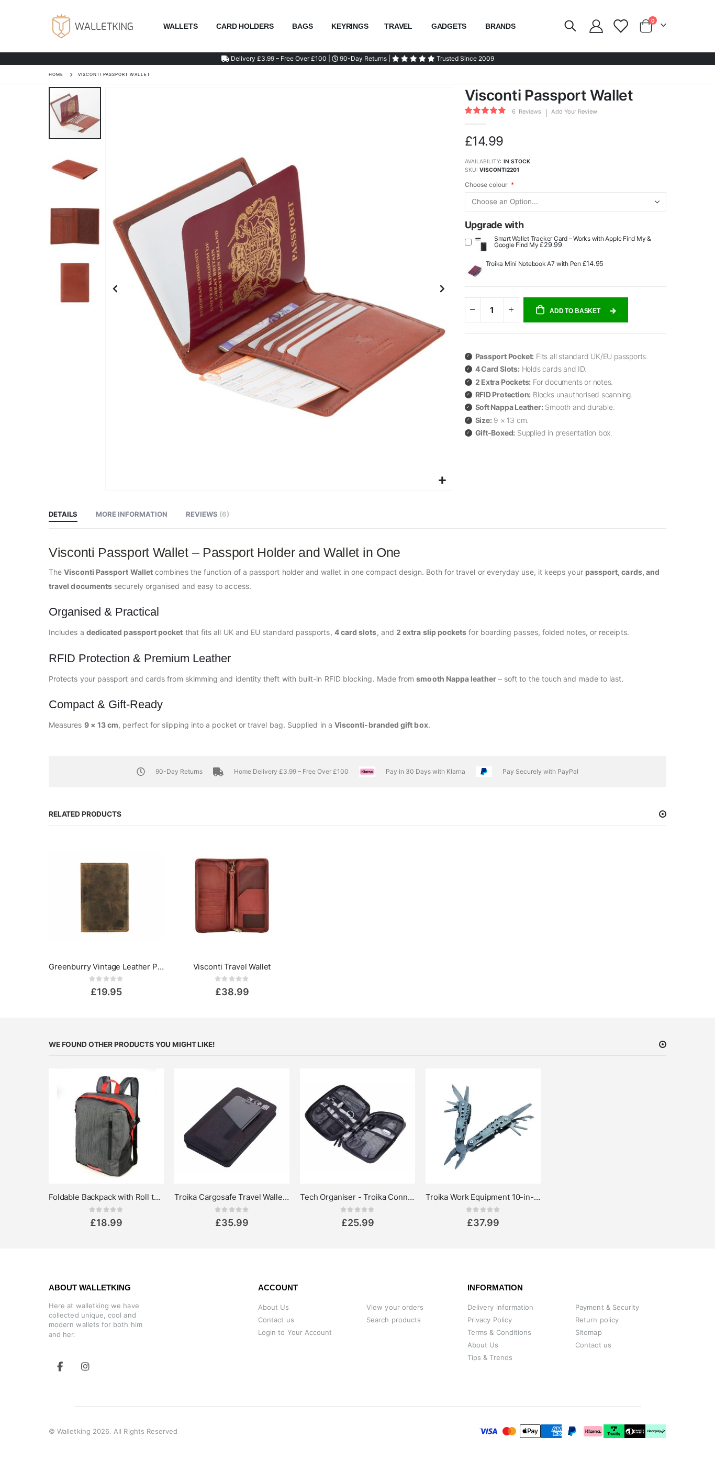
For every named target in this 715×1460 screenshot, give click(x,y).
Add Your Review (574, 111)
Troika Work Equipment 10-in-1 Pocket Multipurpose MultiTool (483, 1197)
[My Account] (596, 26)
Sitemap (588, 1332)
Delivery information (500, 1307)
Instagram (85, 1366)
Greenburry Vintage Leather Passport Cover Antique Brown (106, 967)
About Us (273, 1307)
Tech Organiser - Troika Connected (357, 1197)
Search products (393, 1320)
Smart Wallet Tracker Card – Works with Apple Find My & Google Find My (572, 242)
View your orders (394, 1307)
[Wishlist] (620, 26)
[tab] (63, 514)
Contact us (276, 1320)
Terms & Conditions (499, 1332)
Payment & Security (607, 1307)
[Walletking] (93, 26)
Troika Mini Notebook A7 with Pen (534, 264)
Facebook (60, 1366)
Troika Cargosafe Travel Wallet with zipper (231, 1197)
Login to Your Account (295, 1332)
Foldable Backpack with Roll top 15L (106, 1197)
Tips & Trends (489, 1357)
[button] (442, 481)
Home (56, 74)
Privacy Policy (489, 1320)
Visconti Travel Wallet (232, 967)
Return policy (597, 1320)
